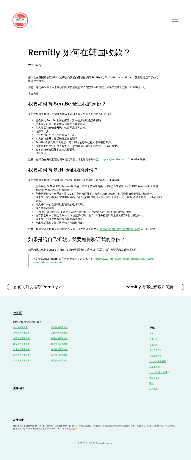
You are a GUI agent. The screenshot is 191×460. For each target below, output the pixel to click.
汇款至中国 (154, 366)
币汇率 (27, 332)
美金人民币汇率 (20, 327)
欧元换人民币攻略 (59, 349)
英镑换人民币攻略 (59, 338)
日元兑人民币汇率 (21, 349)
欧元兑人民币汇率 (21, 344)
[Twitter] (15, 395)
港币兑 (16, 355)
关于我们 (153, 339)
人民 (21, 332)
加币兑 (16, 338)
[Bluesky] (22, 401)
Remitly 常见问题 (157, 361)
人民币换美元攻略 (59, 332)
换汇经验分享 (155, 355)
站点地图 (153, 388)
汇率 (28, 338)
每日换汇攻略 (155, 350)
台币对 (16, 360)
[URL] (29, 395)
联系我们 (153, 344)
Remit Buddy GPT (158, 372)
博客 (151, 333)
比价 (156, 377)
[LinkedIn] (36, 395)
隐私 (151, 383)
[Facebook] (22, 395)
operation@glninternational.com (119, 229)
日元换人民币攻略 (59, 355)
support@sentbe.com (112, 159)
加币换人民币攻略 (59, 344)
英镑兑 (16, 332)
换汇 (151, 377)
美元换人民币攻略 (59, 327)
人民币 (22, 338)
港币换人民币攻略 (59, 360)
